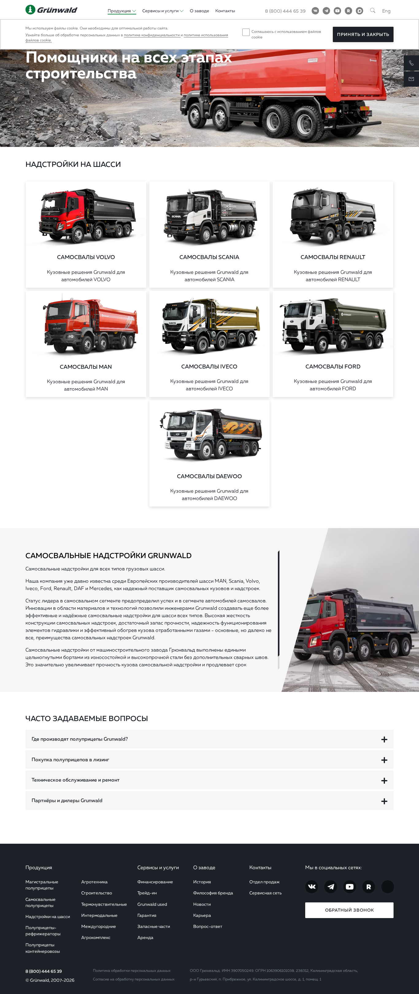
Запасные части (153, 926)
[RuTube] (348, 10)
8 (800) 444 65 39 (285, 11)
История (202, 881)
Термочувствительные (104, 904)
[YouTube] (337, 10)
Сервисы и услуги (158, 867)
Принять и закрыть (363, 34)
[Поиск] (372, 10)
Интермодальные (99, 915)
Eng (386, 11)
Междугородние (98, 926)
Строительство (96, 892)
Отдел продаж (264, 881)
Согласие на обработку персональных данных (134, 979)
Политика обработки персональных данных (132, 970)
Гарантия (146, 915)
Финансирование (155, 881)
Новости (202, 904)
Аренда (145, 937)
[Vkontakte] (315, 10)
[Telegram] (326, 10)
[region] (152, 610)
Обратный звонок (349, 910)
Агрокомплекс (95, 937)
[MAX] (359, 10)
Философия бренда (213, 892)
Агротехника (94, 881)
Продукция (38, 867)
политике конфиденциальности (152, 35)
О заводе (199, 10)
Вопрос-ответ (207, 926)
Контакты (225, 10)
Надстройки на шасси (47, 916)
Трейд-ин (147, 892)
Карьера (202, 915)
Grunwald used (152, 904)
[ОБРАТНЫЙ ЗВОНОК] (411, 63)
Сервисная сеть (265, 892)
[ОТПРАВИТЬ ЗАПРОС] (411, 79)
